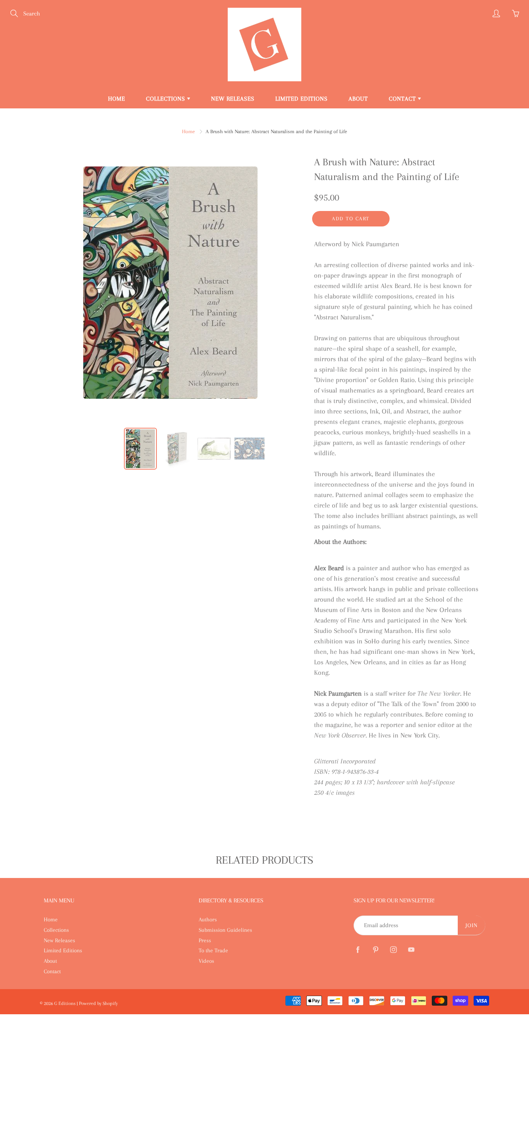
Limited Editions (301, 98)
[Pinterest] (375, 950)
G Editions (65, 1003)
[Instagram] (393, 950)
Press (205, 940)
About (358, 98)
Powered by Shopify (98, 1003)
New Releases (232, 98)
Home (116, 98)
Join (471, 925)
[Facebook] (357, 950)
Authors (208, 919)
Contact (403, 98)
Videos (206, 961)
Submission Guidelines (225, 930)
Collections (166, 98)
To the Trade (213, 950)
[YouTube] (411, 950)
